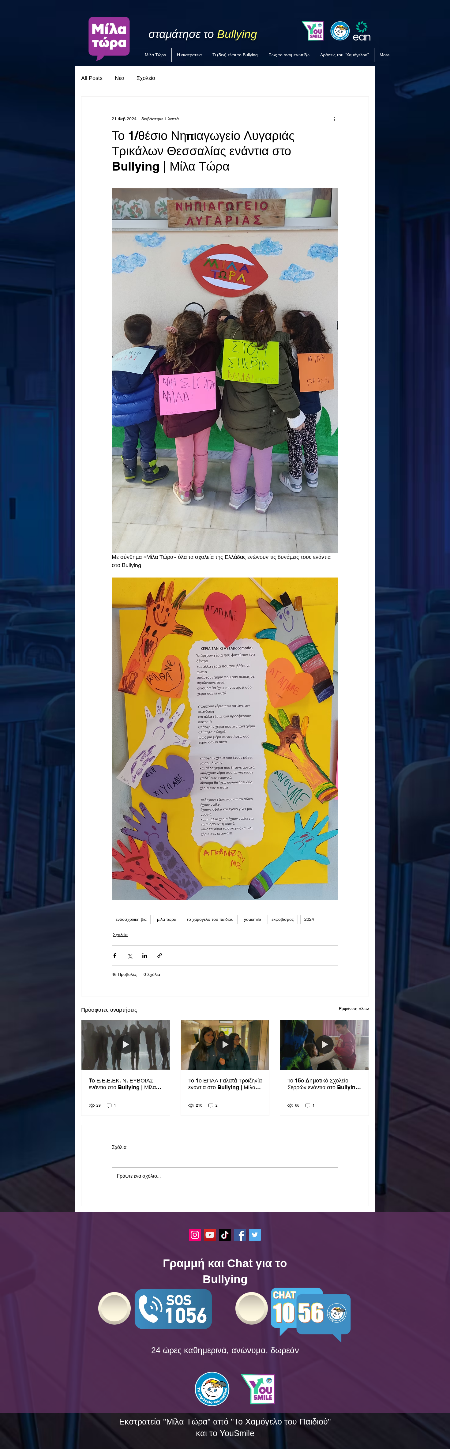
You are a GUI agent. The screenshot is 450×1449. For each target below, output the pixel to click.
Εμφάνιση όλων (354, 1008)
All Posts (92, 78)
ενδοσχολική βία (131, 919)
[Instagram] (195, 1235)
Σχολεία (146, 78)
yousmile (252, 919)
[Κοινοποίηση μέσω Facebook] (115, 955)
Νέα (119, 78)
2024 (309, 919)
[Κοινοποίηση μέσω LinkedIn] (145, 955)
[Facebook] (240, 1235)
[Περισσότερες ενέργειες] (334, 118)
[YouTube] (210, 1235)
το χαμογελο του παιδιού (210, 919)
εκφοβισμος (283, 919)
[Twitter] (255, 1235)
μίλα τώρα (166, 919)
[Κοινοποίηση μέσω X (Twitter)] (130, 955)
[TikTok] (225, 1235)
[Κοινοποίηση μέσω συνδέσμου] (160, 955)
